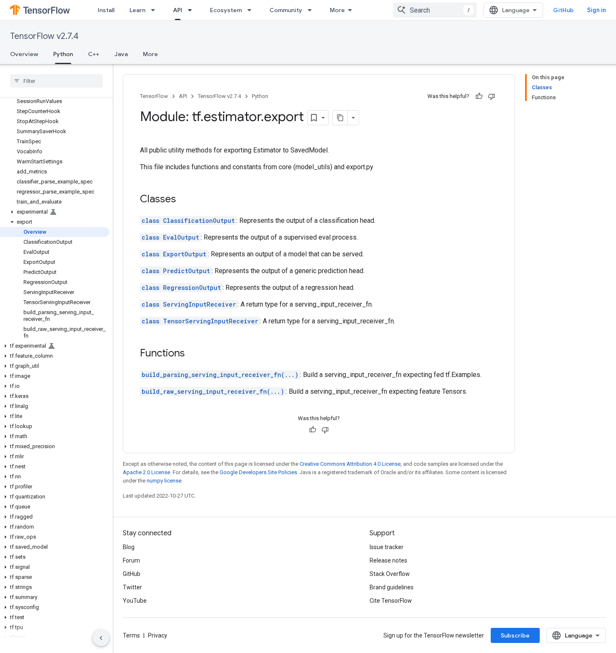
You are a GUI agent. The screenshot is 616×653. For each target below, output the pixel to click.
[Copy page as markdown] (340, 118)
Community (285, 10)
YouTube (135, 600)
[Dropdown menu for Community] (312, 10)
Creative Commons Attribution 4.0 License (350, 464)
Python (63, 54)
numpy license (164, 480)
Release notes (388, 560)
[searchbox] (56, 81)
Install (106, 10)
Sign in (596, 10)
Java (121, 54)
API (177, 10)
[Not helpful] (491, 96)
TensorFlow (154, 96)
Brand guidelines (392, 587)
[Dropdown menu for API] (192, 10)
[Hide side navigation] (101, 638)
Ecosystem (226, 10)
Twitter (132, 587)
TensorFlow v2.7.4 (44, 36)
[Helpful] (479, 96)
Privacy (157, 635)
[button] (54, 212)
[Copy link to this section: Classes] (184, 200)
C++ (93, 54)
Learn (137, 10)
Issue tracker (387, 547)
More (337, 10)
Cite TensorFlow (391, 600)
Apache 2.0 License (146, 472)
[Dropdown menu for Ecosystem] (252, 10)
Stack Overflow (390, 573)
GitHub (563, 10)
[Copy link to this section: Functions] (193, 354)
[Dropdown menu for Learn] (155, 10)
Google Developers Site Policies (258, 472)
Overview (24, 54)
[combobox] (435, 10)
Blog (129, 547)
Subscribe (515, 635)
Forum (131, 560)
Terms (131, 635)
